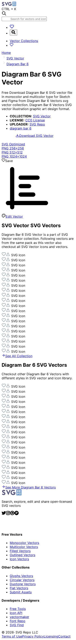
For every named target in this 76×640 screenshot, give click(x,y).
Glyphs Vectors (21, 576)
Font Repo (17, 621)
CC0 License (35, 120)
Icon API (16, 613)
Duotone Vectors (23, 584)
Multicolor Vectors (24, 547)
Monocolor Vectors (24, 543)
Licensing (51, 636)
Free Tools (18, 609)
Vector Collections (24, 41)
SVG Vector (42, 116)
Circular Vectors (22, 580)
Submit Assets (21, 592)
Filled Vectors (20, 551)
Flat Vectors (19, 588)
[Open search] (13, 32)
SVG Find (17, 625)
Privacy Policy (33, 636)
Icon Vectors (19, 559)
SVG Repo (37, 124)
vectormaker (19, 617)
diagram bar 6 (20, 128)
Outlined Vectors (22, 555)
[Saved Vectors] (12, 27)
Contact (64, 636)
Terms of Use (12, 636)
